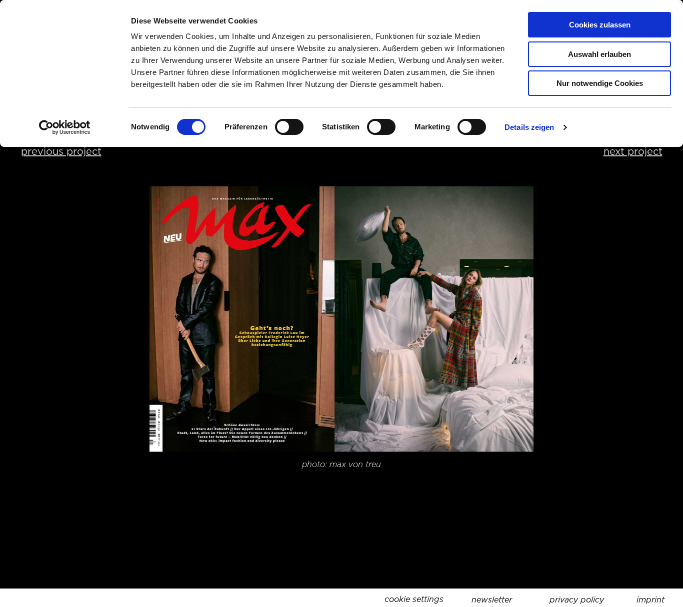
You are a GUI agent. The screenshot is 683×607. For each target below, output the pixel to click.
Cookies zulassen (599, 24)
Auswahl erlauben (599, 54)
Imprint (650, 600)
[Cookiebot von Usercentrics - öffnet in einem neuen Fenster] (64, 127)
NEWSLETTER (492, 600)
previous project (61, 151)
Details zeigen (529, 127)
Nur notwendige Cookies (599, 83)
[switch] (289, 127)
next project (633, 151)
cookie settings (414, 599)
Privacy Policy (577, 600)
